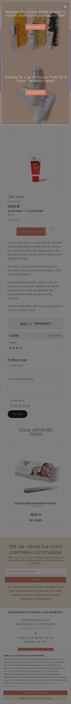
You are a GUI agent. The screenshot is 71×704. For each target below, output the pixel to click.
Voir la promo (35, 27)
